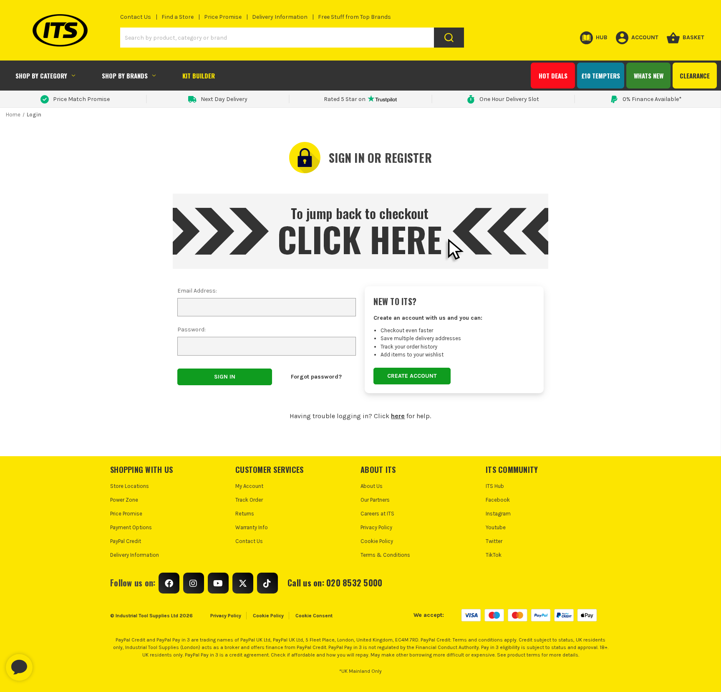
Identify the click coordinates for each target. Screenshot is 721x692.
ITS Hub (495, 486)
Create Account (412, 375)
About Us (371, 486)
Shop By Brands (125, 75)
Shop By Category (41, 75)
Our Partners (375, 500)
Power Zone (124, 500)
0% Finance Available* (652, 99)
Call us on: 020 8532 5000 (334, 582)
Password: (191, 329)
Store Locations (129, 486)
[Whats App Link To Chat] (46, 663)
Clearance (695, 75)
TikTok (494, 555)
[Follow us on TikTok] (267, 583)
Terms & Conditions (385, 555)
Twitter (494, 541)
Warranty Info (251, 527)
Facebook (498, 500)
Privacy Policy (376, 527)
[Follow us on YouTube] (218, 583)
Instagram (498, 513)
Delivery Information (280, 16)
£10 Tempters (600, 75)
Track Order (249, 500)
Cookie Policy (376, 541)
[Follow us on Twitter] (242, 583)
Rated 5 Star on (345, 99)
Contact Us (135, 16)
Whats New (648, 75)
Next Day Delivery (224, 99)
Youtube (496, 527)
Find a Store (177, 16)
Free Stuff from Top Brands (354, 16)
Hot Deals (553, 75)
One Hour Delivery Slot (509, 99)
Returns (244, 513)
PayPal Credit (125, 541)
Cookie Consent (314, 616)
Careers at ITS (377, 513)
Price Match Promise (81, 99)
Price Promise (223, 16)
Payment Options (131, 527)
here (398, 416)
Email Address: (197, 290)
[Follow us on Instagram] (193, 583)
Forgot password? (316, 376)
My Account (249, 486)
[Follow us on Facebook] (169, 583)
